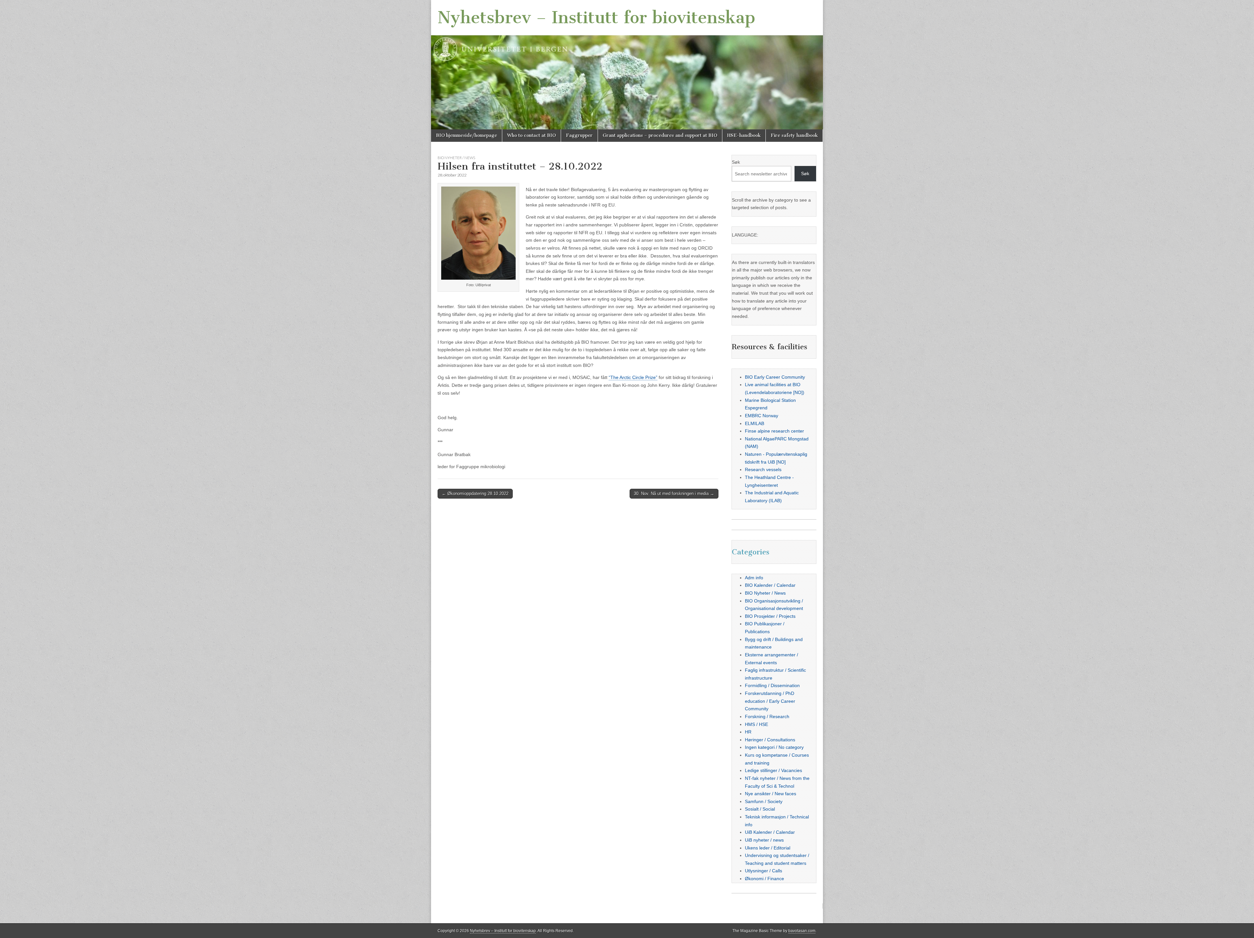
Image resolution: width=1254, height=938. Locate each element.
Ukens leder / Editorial (767, 847)
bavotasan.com (801, 931)
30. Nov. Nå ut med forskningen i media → (674, 493)
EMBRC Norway (761, 415)
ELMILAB (754, 423)
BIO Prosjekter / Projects (770, 616)
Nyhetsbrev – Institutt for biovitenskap (596, 17)
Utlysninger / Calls (763, 870)
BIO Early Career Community (775, 377)
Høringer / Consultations (770, 739)
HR (748, 731)
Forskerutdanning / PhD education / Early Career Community (770, 701)
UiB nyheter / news (764, 840)
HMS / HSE (756, 724)
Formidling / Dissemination (772, 685)
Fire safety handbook (794, 135)
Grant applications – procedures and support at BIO (660, 135)
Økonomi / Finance (764, 878)
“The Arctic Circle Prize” (633, 377)
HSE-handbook (744, 135)
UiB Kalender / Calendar (770, 832)
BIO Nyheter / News (456, 158)
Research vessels (763, 469)
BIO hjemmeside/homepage (466, 135)
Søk (736, 162)
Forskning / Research (767, 716)
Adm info (754, 577)
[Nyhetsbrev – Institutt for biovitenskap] (627, 64)
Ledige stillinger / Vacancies (773, 770)
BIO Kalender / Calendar (770, 585)
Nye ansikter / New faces (770, 793)
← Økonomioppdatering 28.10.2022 (475, 493)
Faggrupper (579, 135)
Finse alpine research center (774, 431)
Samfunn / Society (763, 801)
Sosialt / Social (760, 809)
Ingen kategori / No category (774, 747)
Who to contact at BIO (531, 135)
